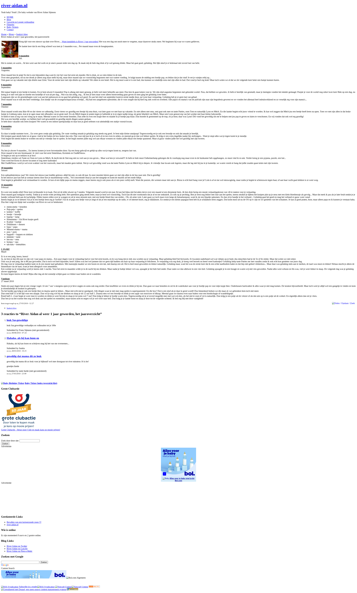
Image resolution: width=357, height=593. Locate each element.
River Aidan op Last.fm (17, 548)
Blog (9, 19)
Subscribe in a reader (28, 586)
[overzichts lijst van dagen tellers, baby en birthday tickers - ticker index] (12, 383)
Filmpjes (10, 24)
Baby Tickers (12, 27)
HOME (10, 17)
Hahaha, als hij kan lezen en (23, 338)
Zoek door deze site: (10, 440)
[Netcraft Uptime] (63, 587)
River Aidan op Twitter (17, 546)
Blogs (11, 34)
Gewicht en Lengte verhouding (20, 22)
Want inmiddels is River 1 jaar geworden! (79, 41)
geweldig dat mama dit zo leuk (24, 356)
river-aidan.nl (14, 5)
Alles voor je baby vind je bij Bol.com (182, 479)
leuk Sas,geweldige (17, 320)
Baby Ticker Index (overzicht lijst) (41, 383)
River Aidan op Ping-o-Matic (19, 551)
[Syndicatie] (46, 587)
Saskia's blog (22, 34)
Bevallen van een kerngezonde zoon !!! (24, 522)
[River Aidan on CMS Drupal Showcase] (72, 589)
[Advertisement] (15, 498)
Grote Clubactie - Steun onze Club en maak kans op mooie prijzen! (30, 430)
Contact (10, 29)
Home (4, 34)
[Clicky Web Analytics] (94, 587)
